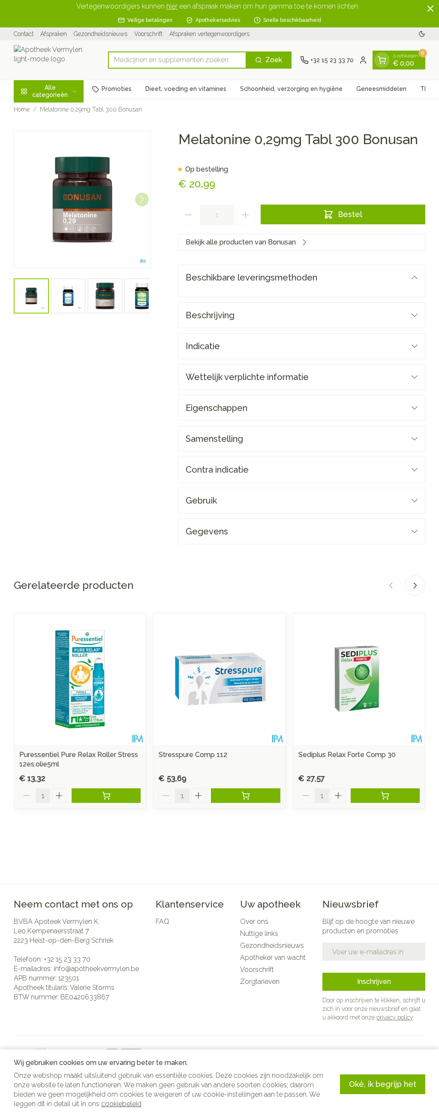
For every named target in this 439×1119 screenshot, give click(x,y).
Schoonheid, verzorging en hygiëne (291, 88)
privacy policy (394, 1017)
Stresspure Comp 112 (193, 755)
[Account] (363, 60)
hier (171, 6)
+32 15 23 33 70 (67, 959)
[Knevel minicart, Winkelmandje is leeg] (382, 60)
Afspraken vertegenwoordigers (209, 33)
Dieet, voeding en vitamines (185, 88)
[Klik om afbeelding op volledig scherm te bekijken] (82, 199)
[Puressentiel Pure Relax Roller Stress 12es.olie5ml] (80, 679)
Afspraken (53, 33)
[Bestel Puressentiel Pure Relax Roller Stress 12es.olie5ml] (106, 795)
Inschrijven (374, 981)
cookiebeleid (121, 1104)
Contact (23, 33)
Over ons (254, 921)
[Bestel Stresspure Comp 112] (245, 795)
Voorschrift (148, 33)
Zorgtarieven (260, 981)
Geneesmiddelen (381, 88)
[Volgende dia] (415, 585)
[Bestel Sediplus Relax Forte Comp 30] (385, 795)
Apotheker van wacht (273, 957)
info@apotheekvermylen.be (96, 969)
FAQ (162, 921)
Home (22, 109)
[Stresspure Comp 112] (219, 679)
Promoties (117, 88)
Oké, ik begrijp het (382, 1084)
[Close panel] (430, 8)
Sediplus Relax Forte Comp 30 (347, 755)
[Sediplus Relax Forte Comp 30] (359, 679)
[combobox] (177, 60)
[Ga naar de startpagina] (56, 60)
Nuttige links (259, 933)
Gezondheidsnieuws (100, 33)
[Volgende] (142, 199)
